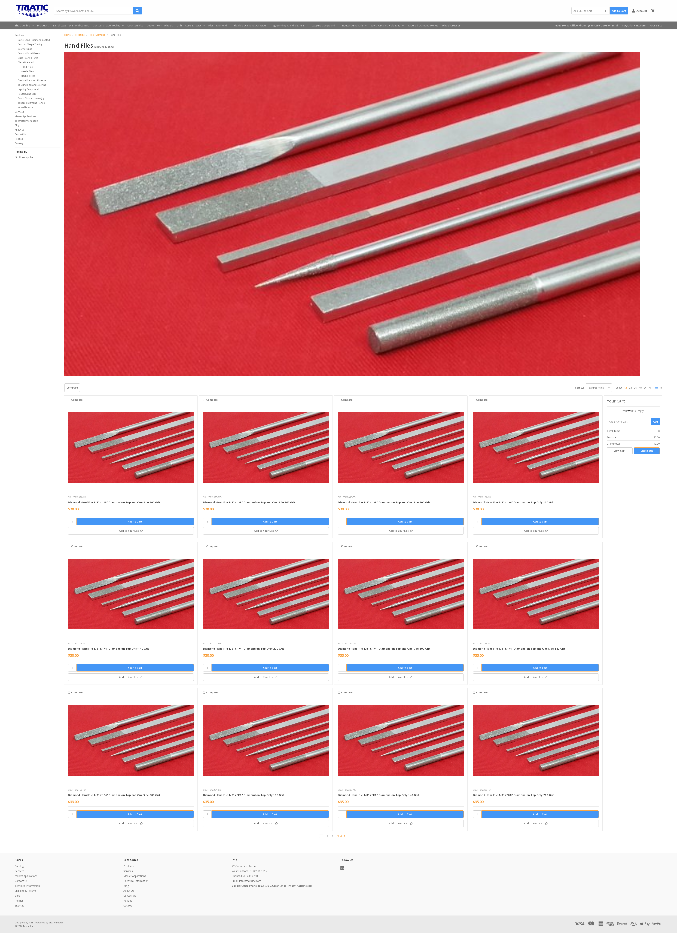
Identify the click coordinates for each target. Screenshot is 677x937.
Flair (31, 922)
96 (645, 387)
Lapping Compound (323, 25)
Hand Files (27, 66)
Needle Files (27, 71)
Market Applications (25, 116)
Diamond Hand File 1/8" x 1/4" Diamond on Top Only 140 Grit (108, 648)
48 (640, 387)
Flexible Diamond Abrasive (250, 25)
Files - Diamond (217, 25)
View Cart (620, 450)
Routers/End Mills (353, 25)
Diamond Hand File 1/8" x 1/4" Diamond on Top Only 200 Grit (243, 648)
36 (635, 387)
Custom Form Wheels (160, 25)
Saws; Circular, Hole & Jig (385, 25)
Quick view (131, 448)
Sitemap (19, 905)
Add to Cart (619, 11)
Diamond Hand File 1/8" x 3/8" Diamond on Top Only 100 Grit (243, 795)
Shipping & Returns (25, 890)
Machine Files (28, 75)
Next (340, 836)
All (650, 387)
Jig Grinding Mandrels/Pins (289, 25)
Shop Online (22, 25)
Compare (72, 387)
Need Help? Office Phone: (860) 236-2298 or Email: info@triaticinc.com (600, 25)
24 (630, 387)
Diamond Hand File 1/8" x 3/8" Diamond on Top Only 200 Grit (513, 795)
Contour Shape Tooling (106, 25)
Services (19, 111)
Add (655, 421)
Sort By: (579, 387)
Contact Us (20, 134)
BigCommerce (56, 922)
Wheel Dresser (451, 25)
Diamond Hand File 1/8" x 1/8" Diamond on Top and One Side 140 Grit (249, 502)
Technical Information (26, 120)
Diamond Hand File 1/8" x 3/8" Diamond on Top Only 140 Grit (378, 795)
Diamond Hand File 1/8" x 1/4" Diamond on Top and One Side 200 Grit (114, 795)
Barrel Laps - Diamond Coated (71, 25)
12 (625, 387)
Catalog (19, 143)
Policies (19, 138)
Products (43, 25)
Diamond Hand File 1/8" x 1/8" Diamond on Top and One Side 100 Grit (114, 502)
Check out (647, 450)
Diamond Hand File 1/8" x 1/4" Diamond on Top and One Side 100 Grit (384, 648)
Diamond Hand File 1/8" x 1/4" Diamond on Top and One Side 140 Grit (519, 648)
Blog (17, 125)
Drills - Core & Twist (189, 25)
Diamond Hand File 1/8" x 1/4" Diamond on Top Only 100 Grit (513, 502)
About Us (20, 129)
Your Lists (655, 25)
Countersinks (135, 25)
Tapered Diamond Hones (422, 25)
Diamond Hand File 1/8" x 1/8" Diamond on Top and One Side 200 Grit (384, 502)
